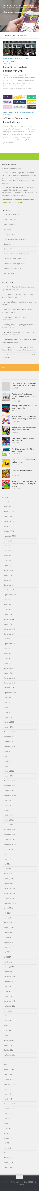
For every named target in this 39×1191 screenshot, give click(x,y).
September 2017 (9, 942)
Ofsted (6, 249)
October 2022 (9, 688)
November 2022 (9, 683)
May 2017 (7, 952)
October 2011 (8, 1138)
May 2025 (7, 556)
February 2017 (9, 967)
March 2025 (8, 565)
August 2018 (8, 908)
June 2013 (7, 1094)
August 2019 (8, 849)
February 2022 (9, 722)
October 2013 (9, 1079)
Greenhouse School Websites (12, 175)
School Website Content (12, 259)
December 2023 (9, 629)
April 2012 (7, 1128)
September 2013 (9, 1084)
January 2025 (8, 575)
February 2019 (9, 879)
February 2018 (9, 928)
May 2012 (7, 1123)
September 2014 (10, 1055)
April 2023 (7, 658)
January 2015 (8, 1045)
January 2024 (9, 624)
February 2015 (9, 1040)
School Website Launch (12, 268)
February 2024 (9, 619)
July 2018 (7, 913)
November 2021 (9, 737)
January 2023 (8, 673)
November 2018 (9, 893)
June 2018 (7, 918)
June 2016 (7, 986)
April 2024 (7, 609)
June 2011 (7, 1148)
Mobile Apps (8, 234)
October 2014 (9, 1050)
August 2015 (8, 1011)
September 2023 (10, 644)
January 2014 (8, 1075)
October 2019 (9, 840)
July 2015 (7, 1016)
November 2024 (9, 585)
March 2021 (8, 766)
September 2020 (10, 795)
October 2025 (9, 531)
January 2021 (8, 776)
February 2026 (9, 512)
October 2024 (9, 590)
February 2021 (9, 771)
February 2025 (9, 570)
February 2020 (9, 820)
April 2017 (7, 957)
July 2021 (7, 751)
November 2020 (9, 786)
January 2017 (8, 972)
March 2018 (8, 923)
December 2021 (9, 732)
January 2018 (8, 933)
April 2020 (7, 810)
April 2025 (7, 560)
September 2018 (10, 903)
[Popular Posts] (11, 377)
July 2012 (7, 1114)
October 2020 (9, 791)
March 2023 (8, 663)
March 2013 (8, 1099)
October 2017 (9, 937)
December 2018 (9, 888)
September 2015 (9, 1006)
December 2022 (9, 678)
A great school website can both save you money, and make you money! (24, 484)
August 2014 (8, 1060)
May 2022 (7, 707)
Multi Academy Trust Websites (14, 239)
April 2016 (7, 991)
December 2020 (9, 781)
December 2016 (9, 977)
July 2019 (7, 854)
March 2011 (8, 1158)
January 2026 (9, 516)
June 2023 (7, 649)
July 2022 (7, 698)
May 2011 (7, 1153)
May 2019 (7, 864)
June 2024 (7, 600)
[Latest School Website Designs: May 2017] (19, 48)
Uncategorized (9, 273)
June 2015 (7, 1021)
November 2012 (9, 1104)
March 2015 (8, 1035)
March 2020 (8, 815)
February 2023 (9, 668)
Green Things (8, 224)
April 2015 (7, 1031)
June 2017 (7, 947)
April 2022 (7, 712)
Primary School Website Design (15, 254)
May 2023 (7, 654)
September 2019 (10, 844)
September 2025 (10, 536)
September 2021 (9, 747)
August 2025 (8, 541)
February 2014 (9, 1070)
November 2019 (9, 835)
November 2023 (9, 634)
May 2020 (7, 805)
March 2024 (8, 614)
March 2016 (8, 996)
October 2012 (9, 1109)
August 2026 (8, 502)
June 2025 (7, 551)
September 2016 (10, 982)
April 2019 (7, 869)
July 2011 (7, 1143)
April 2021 (7, 761)
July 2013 (7, 1089)
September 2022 (10, 693)
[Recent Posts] (28, 377)
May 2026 (7, 507)
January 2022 (8, 727)
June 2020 (7, 800)
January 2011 (8, 1168)
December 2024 (9, 580)
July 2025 (7, 546)
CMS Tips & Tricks (10, 215)
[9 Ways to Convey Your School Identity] (19, 102)
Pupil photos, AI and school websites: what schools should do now (24, 396)
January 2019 (8, 884)
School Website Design (12, 59)
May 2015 (7, 1026)
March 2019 (8, 874)
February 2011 (9, 1163)
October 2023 (9, 639)
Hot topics (7, 229)
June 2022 (7, 703)
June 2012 (7, 1119)
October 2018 (9, 898)
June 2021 (7, 756)
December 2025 (9, 521)
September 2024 (10, 595)
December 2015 (9, 1001)
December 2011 (9, 1133)
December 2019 (9, 830)
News (6, 244)
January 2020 (9, 825)
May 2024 (7, 605)
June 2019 (7, 859)
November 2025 (9, 526)
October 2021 (9, 742)
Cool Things (8, 112)
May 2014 (7, 1065)
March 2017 (8, 962)
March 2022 (8, 717)
